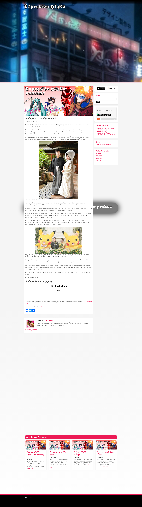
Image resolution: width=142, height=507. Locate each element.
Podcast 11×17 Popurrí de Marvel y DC (106, 128)
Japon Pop (98, 160)
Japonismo (98, 162)
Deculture (98, 157)
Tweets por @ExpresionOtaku (103, 145)
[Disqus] (59, 362)
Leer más (30, 468)
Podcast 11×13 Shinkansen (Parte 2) (106, 135)
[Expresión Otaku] (44, 6)
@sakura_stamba (31, 330)
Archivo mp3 (42, 307)
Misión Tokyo (99, 159)
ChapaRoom (99, 155)
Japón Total (98, 154)
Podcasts (139, 2)
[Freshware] (28, 498)
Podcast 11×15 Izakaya (102, 132)
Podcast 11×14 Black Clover (103, 133)
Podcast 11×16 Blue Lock (103, 130)
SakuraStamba (49, 321)
